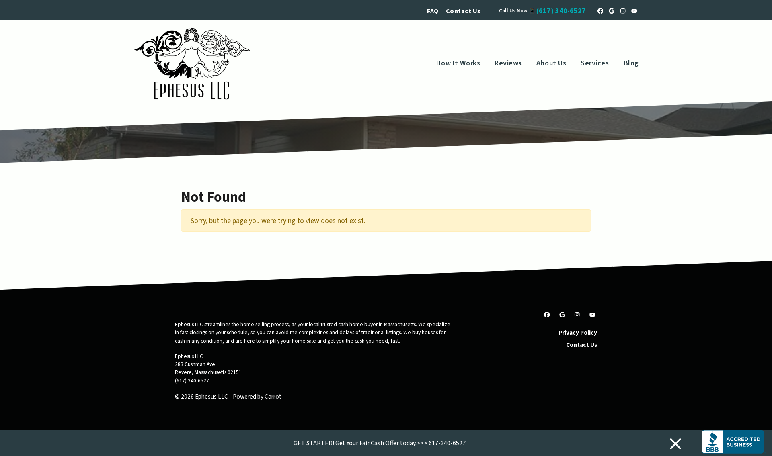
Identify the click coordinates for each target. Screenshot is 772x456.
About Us (551, 63)
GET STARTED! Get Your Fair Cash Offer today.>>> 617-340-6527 (380, 443)
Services (595, 63)
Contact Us (463, 11)
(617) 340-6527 (561, 11)
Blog (631, 63)
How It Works (458, 63)
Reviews (508, 63)
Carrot (273, 396)
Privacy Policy (577, 332)
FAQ (432, 11)
